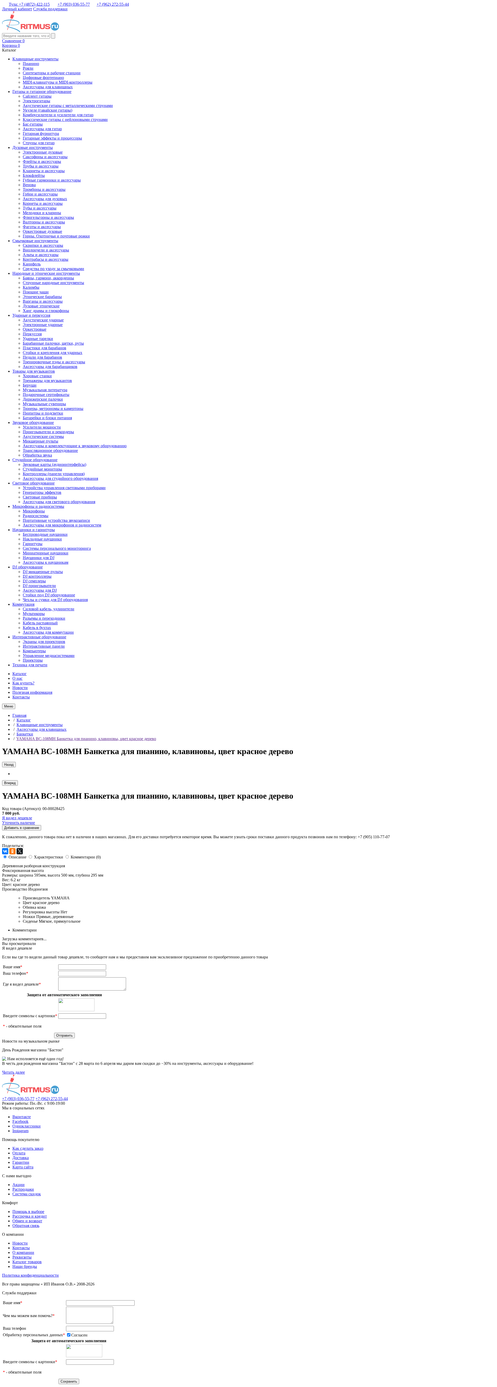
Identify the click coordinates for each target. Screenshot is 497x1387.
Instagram (20, 1131)
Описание (17, 857)
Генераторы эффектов (42, 492)
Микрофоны (34, 511)
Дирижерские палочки (43, 399)
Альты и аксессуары (41, 254)
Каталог (19, 673)
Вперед (10, 783)
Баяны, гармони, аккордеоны (48, 278)
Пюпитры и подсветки (43, 413)
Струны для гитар (39, 143)
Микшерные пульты (40, 441)
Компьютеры (34, 651)
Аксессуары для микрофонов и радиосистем (62, 525)
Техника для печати (29, 665)
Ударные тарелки (38, 338)
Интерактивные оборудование (39, 637)
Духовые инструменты (32, 147)
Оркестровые (34, 329)
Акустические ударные (43, 320)
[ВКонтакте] (5, 851)
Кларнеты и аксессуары (44, 171)
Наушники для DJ (38, 557)
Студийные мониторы (42, 469)
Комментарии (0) (86, 857)
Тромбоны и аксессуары (44, 189)
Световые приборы (40, 497)
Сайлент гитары (37, 96)
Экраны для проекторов (44, 641)
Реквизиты (22, 1257)
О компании (23, 1252)
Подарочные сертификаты (46, 394)
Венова (29, 185)
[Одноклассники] (12, 851)
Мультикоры (34, 613)
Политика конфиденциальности (30, 1275)
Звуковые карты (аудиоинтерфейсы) (54, 464)
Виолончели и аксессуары (46, 250)
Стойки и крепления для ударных (52, 352)
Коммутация (23, 604)
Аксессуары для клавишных (48, 87)
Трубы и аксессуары (41, 166)
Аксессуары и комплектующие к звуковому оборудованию (75, 446)
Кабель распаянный (40, 623)
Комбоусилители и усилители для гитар (58, 115)
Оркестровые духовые (42, 231)
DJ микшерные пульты (43, 571)
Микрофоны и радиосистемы (38, 506)
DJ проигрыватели (39, 585)
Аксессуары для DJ (40, 590)
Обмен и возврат (27, 1221)
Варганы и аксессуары (43, 301)
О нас (17, 678)
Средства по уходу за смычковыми (53, 268)
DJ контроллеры (37, 576)
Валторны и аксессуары (44, 222)
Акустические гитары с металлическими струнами (68, 105)
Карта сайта (22, 1167)
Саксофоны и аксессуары (45, 157)
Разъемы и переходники (44, 618)
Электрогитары (36, 101)
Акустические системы (43, 436)
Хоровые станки (37, 376)
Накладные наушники (42, 539)
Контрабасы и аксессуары (45, 259)
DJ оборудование (27, 567)
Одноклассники (26, 1126)
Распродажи (23, 1189)
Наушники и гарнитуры (33, 530)
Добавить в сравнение (21, 828)
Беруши (29, 385)
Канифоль (32, 264)
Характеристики (48, 857)
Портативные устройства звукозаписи (56, 520)
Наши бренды (24, 1266)
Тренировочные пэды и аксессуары (54, 362)
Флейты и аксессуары (42, 161)
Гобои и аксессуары (40, 194)
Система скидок (26, 1194)
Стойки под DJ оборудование (49, 595)
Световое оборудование (33, 483)
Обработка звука (37, 455)
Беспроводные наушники (45, 534)
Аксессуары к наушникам (45, 562)
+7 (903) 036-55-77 (73, 4)
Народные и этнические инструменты (46, 273)
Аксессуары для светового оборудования (59, 502)
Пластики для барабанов (44, 348)
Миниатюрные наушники (45, 553)
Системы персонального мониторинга (57, 548)
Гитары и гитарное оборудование (41, 91)
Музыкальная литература (45, 390)
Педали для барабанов (42, 357)
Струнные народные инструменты (53, 282)
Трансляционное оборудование (50, 450)
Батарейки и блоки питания (47, 418)
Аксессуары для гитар (42, 129)
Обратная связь (25, 1225)
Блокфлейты (34, 175)
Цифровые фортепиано (43, 77)
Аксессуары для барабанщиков (50, 366)
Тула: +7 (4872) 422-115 (29, 4)
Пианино (31, 63)
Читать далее (13, 1072)
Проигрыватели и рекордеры (48, 432)
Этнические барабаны (42, 296)
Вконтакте (21, 1117)
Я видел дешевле (17, 818)
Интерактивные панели (44, 646)
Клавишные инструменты (35, 59)
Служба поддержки (50, 9)
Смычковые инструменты (35, 241)
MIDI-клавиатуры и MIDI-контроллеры (57, 82)
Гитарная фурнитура (41, 133)
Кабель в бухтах (37, 627)
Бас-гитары (33, 124)
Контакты (21, 697)
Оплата (18, 1153)
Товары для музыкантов (33, 371)
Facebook (20, 1121)
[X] (20, 851)
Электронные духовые (43, 152)
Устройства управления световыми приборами (64, 488)
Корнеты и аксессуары (43, 203)
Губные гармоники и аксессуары (52, 180)
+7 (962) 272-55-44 (113, 4)
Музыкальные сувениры (44, 404)
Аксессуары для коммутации (48, 632)
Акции (18, 1184)
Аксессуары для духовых (45, 199)
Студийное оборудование (34, 460)
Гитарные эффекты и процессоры (52, 138)
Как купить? (23, 683)
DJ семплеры (34, 581)
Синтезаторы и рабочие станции (52, 73)
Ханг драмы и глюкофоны (46, 310)
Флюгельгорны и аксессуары (48, 217)
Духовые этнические (41, 306)
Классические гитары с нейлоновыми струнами (65, 119)
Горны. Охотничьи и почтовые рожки (56, 236)
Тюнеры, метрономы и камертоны (53, 408)
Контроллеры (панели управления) (54, 474)
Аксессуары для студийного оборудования (60, 478)
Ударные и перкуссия (31, 315)
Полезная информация (32, 692)
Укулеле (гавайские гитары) (47, 110)
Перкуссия (32, 334)
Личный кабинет (17, 9)
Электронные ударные (43, 324)
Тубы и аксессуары (39, 208)
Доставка (20, 1157)
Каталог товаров (27, 1262)
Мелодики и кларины (42, 213)
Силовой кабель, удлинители (48, 609)
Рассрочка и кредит (29, 1216)
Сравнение (13, 41)
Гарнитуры (32, 543)
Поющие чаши (36, 292)
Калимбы (31, 287)
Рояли (28, 68)
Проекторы (33, 660)
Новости (20, 687)
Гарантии (20, 1162)
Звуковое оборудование (33, 422)
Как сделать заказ (27, 1148)
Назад (9, 765)
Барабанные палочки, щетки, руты (53, 343)
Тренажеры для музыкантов (47, 380)
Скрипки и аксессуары (43, 245)
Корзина (11, 45)
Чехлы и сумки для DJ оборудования (55, 599)
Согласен (79, 1335)
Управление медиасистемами (49, 655)
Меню (8, 706)
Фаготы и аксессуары (42, 227)
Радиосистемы (35, 516)
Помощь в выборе (28, 1211)
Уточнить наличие (18, 822)
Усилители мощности (42, 427)
